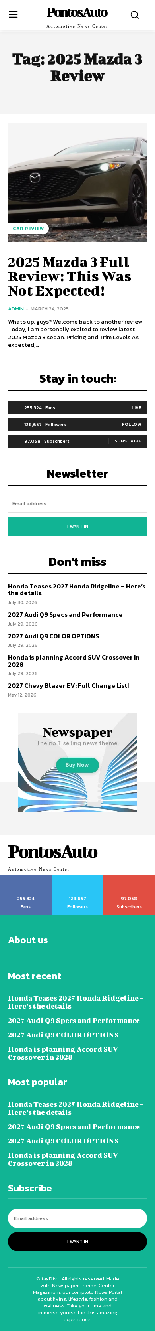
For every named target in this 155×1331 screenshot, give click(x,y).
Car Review (28, 228)
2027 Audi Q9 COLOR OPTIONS (53, 636)
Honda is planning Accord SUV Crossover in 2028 (74, 660)
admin (16, 308)
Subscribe (128, 441)
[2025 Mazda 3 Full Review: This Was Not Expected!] (77, 182)
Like (136, 407)
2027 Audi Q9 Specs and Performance (65, 614)
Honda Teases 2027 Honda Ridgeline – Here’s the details (76, 589)
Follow (131, 424)
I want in (77, 526)
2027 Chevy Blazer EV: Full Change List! (68, 685)
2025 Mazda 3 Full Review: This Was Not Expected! (70, 275)
